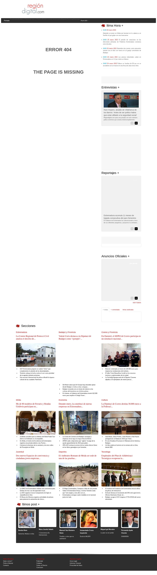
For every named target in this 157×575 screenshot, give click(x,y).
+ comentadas (115, 309)
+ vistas (105, 309)
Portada (6, 20)
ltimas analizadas (128, 309)
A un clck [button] (84, 20)
